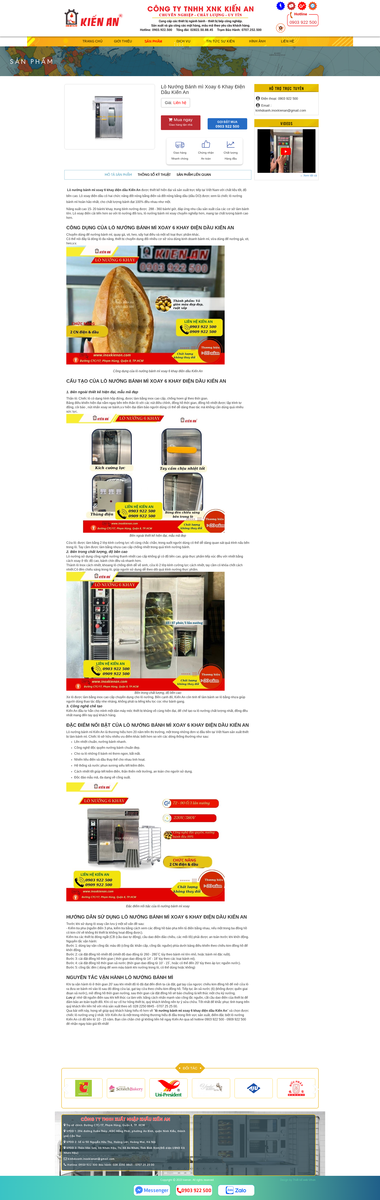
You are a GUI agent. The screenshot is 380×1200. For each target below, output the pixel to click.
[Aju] (254, 1088)
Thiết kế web (300, 1180)
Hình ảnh (257, 41)
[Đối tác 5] (211, 1088)
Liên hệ (287, 41)
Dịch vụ (184, 41)
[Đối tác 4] (168, 1088)
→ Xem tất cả (308, 175)
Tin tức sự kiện (220, 41)
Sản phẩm (153, 41)
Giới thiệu (123, 41)
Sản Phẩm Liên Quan (194, 175)
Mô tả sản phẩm (118, 175)
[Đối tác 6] (296, 1088)
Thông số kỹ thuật (154, 175)
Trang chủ (93, 41)
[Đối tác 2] (83, 1088)
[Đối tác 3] (126, 1088)
